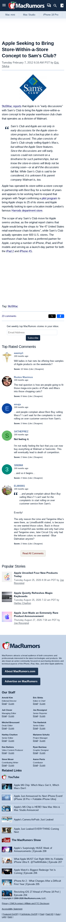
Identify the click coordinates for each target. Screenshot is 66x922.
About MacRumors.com (20, 671)
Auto (58, 914)
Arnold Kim (7, 698)
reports (11, 106)
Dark (10, 917)
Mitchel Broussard (10, 722)
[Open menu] (4, 5)
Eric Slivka (38, 698)
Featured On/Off (10, 914)
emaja (17, 404)
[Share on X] (52, 316)
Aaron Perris (39, 759)
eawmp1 (18, 353)
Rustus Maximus (23, 377)
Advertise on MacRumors (21, 681)
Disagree (39, 369)
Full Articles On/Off (28, 914)
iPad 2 (10, 251)
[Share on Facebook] (60, 316)
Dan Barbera (8, 747)
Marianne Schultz (41, 735)
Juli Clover (7, 710)
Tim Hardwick (39, 722)
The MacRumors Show (26, 840)
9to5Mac (13, 306)
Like (31, 369)
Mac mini (10, 14)
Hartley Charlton (22, 603)
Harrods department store (27, 210)
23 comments (9, 316)
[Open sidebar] (62, 6)
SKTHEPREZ (21, 431)
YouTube (13, 777)
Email (4, 704)
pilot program (49, 198)
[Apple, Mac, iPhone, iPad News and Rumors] (26, 9)
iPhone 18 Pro (50, 14)
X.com (11, 704)
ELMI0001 (19, 486)
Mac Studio (29, 14)
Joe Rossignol (21, 623)
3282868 (18, 465)
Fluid (42, 914)
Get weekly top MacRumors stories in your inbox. (33, 326)
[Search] (56, 6)
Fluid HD (49, 914)
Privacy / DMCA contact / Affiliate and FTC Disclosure (25, 903)
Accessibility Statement (12, 909)
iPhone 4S (26, 251)
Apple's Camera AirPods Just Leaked (33, 819)
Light (4, 917)
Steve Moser (8, 759)
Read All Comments (33, 553)
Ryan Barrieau (40, 747)
